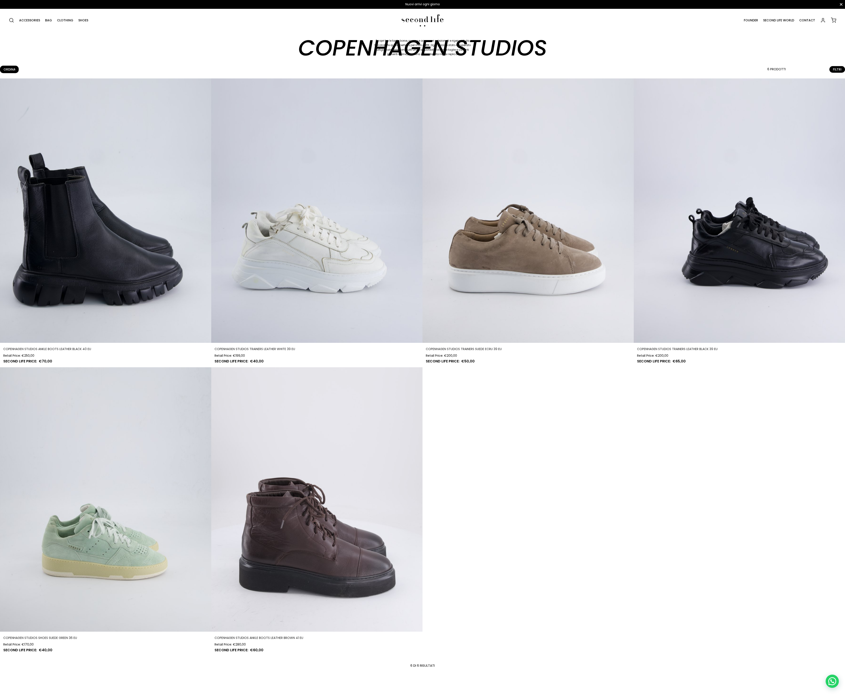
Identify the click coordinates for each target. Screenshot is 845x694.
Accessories (29, 20)
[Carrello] (833, 20)
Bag (48, 20)
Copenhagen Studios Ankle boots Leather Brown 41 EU (259, 638)
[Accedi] (823, 20)
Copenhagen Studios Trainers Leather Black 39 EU (677, 349)
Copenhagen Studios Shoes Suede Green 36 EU (40, 638)
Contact (807, 20)
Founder (751, 20)
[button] (832, 681)
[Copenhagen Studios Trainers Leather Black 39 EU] (739, 210)
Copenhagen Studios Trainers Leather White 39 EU (255, 349)
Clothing (65, 20)
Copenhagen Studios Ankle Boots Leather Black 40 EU (47, 349)
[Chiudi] (841, 4)
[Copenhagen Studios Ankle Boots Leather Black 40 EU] (105, 210)
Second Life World (778, 20)
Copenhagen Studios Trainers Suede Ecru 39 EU (464, 349)
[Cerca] (11, 20)
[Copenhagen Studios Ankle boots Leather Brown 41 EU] (316, 499)
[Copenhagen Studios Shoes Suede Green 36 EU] (105, 499)
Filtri (837, 69)
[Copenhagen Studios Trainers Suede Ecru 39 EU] (528, 210)
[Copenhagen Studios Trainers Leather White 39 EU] (316, 210)
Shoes (83, 20)
